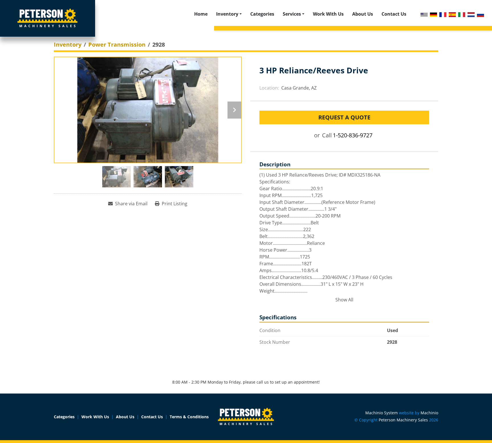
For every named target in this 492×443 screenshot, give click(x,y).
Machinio (429, 412)
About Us (362, 14)
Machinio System (381, 412)
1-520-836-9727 (352, 135)
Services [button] (292, 14)
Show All (344, 300)
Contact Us (394, 14)
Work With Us (328, 14)
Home (201, 14)
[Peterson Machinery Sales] (246, 416)
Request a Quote (344, 117)
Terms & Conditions (189, 416)
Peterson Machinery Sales (403, 420)
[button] (229, 14)
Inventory (227, 14)
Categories (262, 14)
